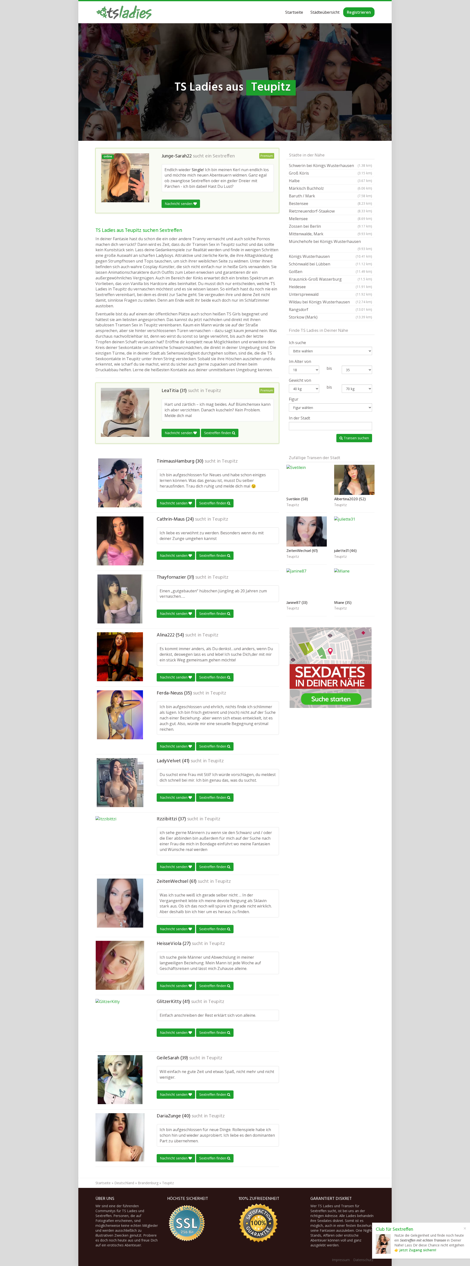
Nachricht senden (179, 203)
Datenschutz (363, 1259)
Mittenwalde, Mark (330, 234)
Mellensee (330, 218)
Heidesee (330, 286)
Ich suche (297, 342)
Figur (293, 399)
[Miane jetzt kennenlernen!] (354, 583)
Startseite (294, 12)
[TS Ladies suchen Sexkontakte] (124, 12)
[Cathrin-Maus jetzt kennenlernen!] (119, 540)
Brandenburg (148, 1183)
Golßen (330, 271)
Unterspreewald (330, 294)
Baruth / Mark (330, 196)
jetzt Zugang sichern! (418, 1250)
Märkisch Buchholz (330, 188)
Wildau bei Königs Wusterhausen (330, 302)
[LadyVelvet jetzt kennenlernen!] (119, 782)
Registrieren (359, 12)
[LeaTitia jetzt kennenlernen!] (125, 412)
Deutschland (124, 1183)
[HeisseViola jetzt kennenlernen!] (119, 965)
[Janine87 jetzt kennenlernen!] (306, 583)
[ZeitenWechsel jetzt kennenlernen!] (119, 903)
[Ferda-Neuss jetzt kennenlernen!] (119, 714)
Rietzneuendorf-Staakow (330, 211)
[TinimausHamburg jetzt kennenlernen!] (119, 482)
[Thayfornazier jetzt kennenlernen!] (119, 598)
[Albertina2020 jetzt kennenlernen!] (354, 480)
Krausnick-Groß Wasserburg (330, 279)
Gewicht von (300, 380)
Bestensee (330, 203)
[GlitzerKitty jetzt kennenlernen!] (119, 1023)
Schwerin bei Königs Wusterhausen (330, 165)
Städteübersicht (325, 12)
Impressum (341, 1259)
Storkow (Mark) (330, 317)
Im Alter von (300, 361)
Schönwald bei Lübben (330, 264)
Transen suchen (356, 438)
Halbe (330, 180)
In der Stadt (299, 418)
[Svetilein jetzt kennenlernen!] (306, 480)
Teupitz (213, 391)
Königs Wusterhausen (330, 256)
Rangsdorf (330, 309)
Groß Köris (330, 173)
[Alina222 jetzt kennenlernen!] (119, 656)
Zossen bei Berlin (330, 226)
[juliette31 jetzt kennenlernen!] (354, 531)
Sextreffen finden (218, 432)
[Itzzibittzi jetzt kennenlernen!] (119, 839)
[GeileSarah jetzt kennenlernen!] (119, 1079)
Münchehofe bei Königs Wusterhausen (330, 245)
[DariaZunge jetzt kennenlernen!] (119, 1137)
